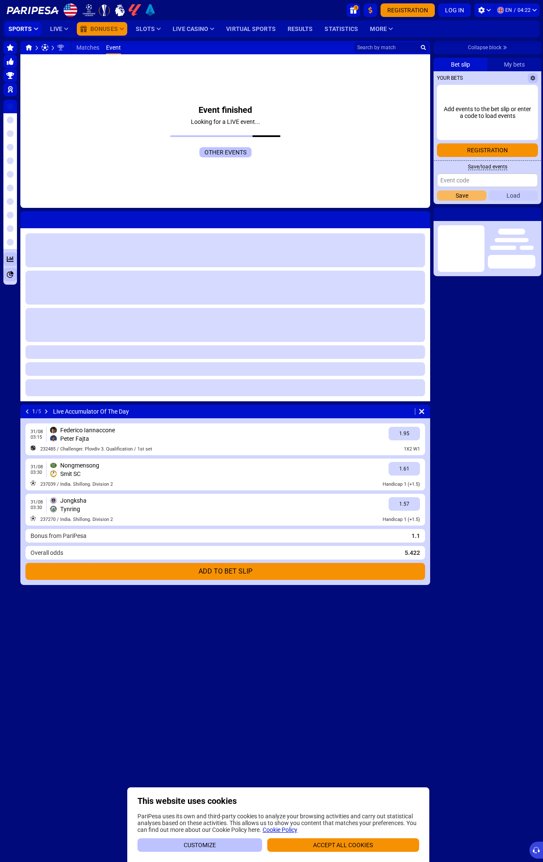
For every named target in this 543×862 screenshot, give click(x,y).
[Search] (423, 47)
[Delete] (422, 218)
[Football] (45, 47)
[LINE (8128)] (29, 47)
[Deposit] (370, 10)
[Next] (49, 218)
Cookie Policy (280, 829)
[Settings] (484, 10)
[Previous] (27, 218)
